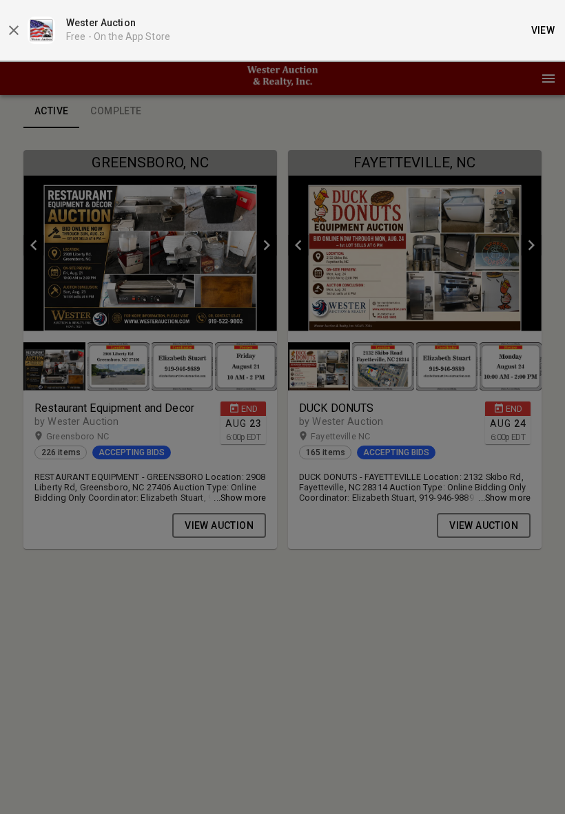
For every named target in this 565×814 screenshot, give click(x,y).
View (543, 30)
